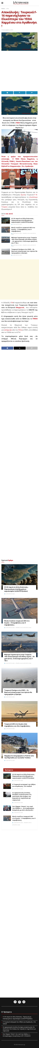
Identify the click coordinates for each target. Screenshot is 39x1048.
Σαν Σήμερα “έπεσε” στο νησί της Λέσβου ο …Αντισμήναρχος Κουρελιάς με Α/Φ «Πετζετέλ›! (23, 808)
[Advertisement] (19, 71)
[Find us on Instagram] (23, 1001)
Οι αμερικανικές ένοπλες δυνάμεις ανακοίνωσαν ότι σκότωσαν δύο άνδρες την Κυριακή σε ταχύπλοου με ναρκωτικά (22, 796)
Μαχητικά (20, 307)
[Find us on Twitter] (19, 1002)
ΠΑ (12, 303)
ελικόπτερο (33, 197)
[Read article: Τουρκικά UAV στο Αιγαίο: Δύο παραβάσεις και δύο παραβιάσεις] (19, 714)
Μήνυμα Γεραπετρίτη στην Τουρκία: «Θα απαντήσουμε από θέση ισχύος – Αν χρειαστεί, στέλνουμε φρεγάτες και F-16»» (24, 240)
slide (7, 8)
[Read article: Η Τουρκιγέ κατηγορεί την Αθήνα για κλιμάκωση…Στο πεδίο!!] (7, 786)
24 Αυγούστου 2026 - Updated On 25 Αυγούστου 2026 (23, 234)
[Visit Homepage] (21, 3)
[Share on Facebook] (7, 92)
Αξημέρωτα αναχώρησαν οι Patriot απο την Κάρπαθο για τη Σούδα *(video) (19, 757)
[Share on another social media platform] (32, 92)
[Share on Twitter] (20, 92)
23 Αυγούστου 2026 (10, 728)
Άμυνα (23, 195)
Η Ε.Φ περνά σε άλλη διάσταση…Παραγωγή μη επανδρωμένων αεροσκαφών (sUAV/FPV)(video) (22, 220)
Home (3, 8)
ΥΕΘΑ (18, 123)
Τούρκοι (4, 207)
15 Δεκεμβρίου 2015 (7, 30)
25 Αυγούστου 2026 (17, 224)
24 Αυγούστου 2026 (17, 255)
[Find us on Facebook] (15, 1001)
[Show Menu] (2, 3)
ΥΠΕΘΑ (35, 319)
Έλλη (20, 330)
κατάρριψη (8, 330)
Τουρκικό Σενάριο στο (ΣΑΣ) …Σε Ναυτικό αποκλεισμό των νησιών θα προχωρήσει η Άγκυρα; (24, 251)
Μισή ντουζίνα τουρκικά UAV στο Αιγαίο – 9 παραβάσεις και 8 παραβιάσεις (23, 229)
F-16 (35, 195)
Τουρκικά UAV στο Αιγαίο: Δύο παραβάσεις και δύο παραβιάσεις (17, 725)
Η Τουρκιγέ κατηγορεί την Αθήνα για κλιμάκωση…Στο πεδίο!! (23, 785)
